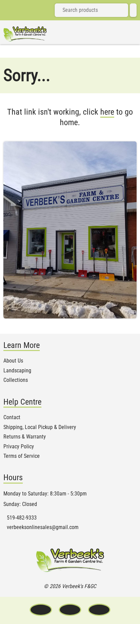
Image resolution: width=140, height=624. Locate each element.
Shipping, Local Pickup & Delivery (39, 427)
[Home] (25, 34)
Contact (11, 417)
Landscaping (17, 371)
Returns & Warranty (24, 437)
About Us (13, 361)
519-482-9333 (22, 518)
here (107, 112)
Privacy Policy (18, 447)
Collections (15, 380)
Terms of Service (21, 456)
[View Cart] (133, 10)
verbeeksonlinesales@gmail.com (42, 527)
